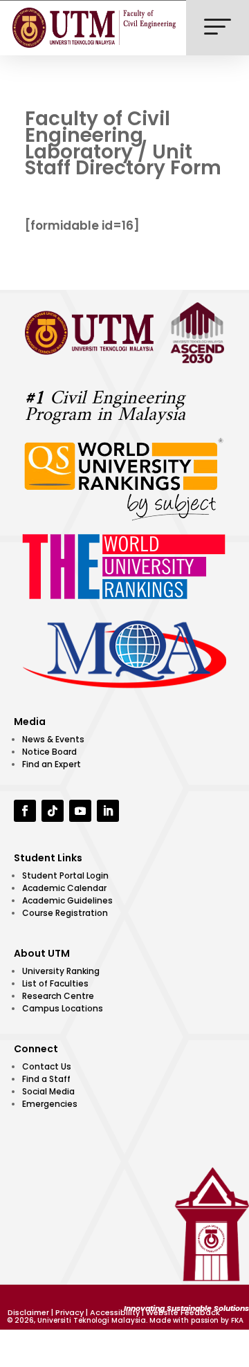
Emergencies (49, 1104)
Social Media (48, 1091)
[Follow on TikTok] (53, 811)
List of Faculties (55, 983)
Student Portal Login (65, 875)
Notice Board (49, 752)
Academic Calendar (64, 888)
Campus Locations (62, 1008)
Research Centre (58, 996)
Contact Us (46, 1066)
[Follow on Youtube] (80, 811)
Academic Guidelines (67, 900)
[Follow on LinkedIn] (108, 811)
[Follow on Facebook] (25, 811)
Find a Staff (46, 1079)
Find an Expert (51, 764)
